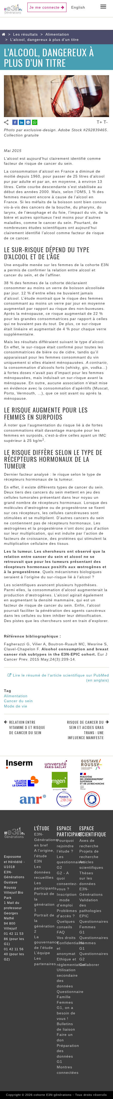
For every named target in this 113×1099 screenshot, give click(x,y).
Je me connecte (44, 7)
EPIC (84, 916)
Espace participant (70, 831)
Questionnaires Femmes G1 (93, 926)
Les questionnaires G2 (71, 862)
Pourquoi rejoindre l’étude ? (65, 845)
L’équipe (42, 953)
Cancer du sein (18, 701)
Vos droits (66, 938)
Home (5, 34)
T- (106, 122)
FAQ (61, 932)
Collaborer (89, 965)
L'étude (41, 828)
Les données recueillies (44, 872)
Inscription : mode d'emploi (67, 899)
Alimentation (57, 34)
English (78, 7)
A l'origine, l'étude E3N (44, 855)
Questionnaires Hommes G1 (93, 943)
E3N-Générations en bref (46, 839)
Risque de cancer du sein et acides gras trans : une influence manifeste (85, 729)
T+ (99, 122)
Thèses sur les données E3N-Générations (91, 884)
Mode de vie (15, 706)
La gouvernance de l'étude (46, 942)
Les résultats (25, 34)
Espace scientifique (92, 831)
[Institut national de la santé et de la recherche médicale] (19, 764)
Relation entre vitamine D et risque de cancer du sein (27, 727)
